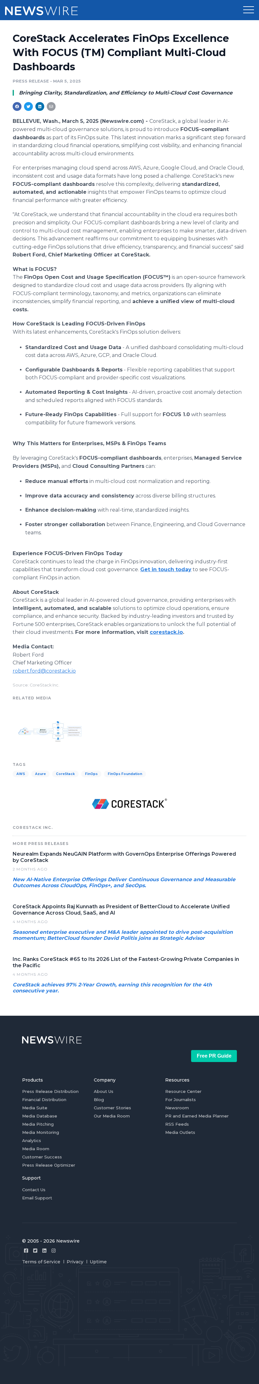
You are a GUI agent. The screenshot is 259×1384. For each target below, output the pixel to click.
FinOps (91, 774)
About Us (103, 1091)
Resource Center (183, 1091)
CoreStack (65, 774)
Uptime (98, 1262)
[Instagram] (53, 1250)
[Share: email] (51, 106)
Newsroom (177, 1107)
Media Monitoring (40, 1132)
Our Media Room (112, 1115)
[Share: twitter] (28, 106)
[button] (248, 10)
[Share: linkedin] (40, 106)
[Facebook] (26, 1250)
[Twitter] (35, 1250)
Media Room (35, 1148)
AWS (20, 774)
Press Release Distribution (50, 1091)
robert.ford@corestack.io (44, 671)
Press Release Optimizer (48, 1165)
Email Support (37, 1197)
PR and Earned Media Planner (197, 1115)
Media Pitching (38, 1124)
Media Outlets (180, 1132)
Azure (40, 774)
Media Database (39, 1115)
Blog (99, 1099)
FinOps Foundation (125, 774)
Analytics (31, 1140)
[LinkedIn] (44, 1250)
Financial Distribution (44, 1099)
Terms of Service (41, 1262)
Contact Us (33, 1189)
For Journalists (180, 1099)
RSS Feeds (177, 1124)
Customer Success (42, 1156)
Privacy (75, 1262)
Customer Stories (112, 1107)
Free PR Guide (214, 1056)
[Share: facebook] (17, 106)
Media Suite (34, 1107)
